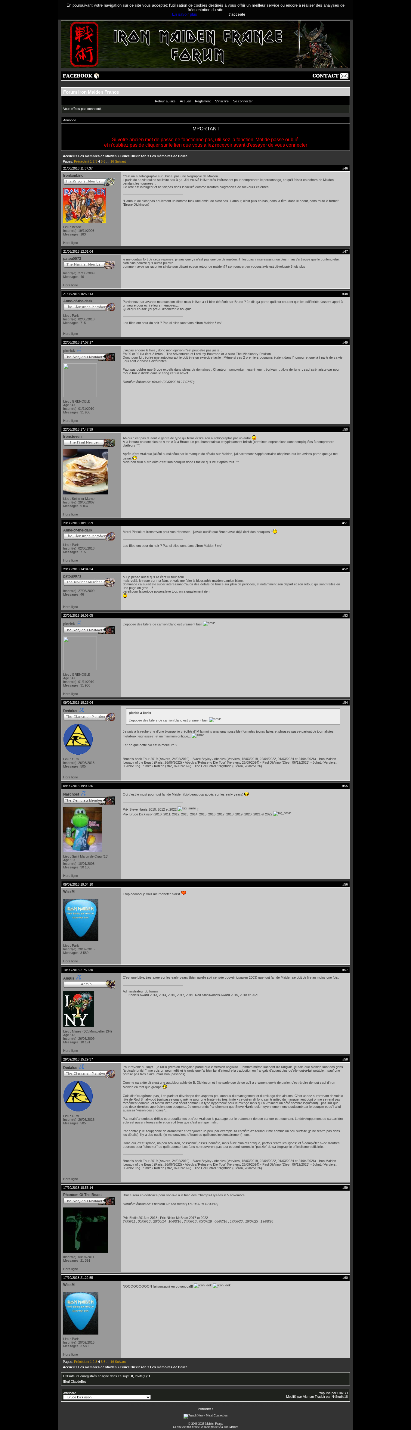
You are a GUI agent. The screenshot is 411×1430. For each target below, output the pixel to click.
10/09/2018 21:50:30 (78, 970)
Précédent (81, 161)
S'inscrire (222, 101)
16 (112, 161)
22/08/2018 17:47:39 (78, 429)
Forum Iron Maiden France (91, 92)
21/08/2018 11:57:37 (78, 168)
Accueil (185, 101)
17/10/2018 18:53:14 (78, 1187)
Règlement (203, 101)
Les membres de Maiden (97, 156)
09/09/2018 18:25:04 (78, 702)
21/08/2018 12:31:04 (78, 251)
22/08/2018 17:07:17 (78, 342)
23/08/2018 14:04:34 (78, 569)
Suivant (120, 161)
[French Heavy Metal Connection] (205, 1415)
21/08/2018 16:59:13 (78, 294)
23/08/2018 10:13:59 (78, 523)
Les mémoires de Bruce (168, 156)
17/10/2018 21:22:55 (78, 1277)
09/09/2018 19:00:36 (78, 786)
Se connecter (243, 101)
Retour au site (165, 101)
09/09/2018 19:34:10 (78, 884)
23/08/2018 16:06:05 (78, 615)
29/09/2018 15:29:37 (78, 1059)
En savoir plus (184, 14)
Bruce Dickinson (133, 156)
